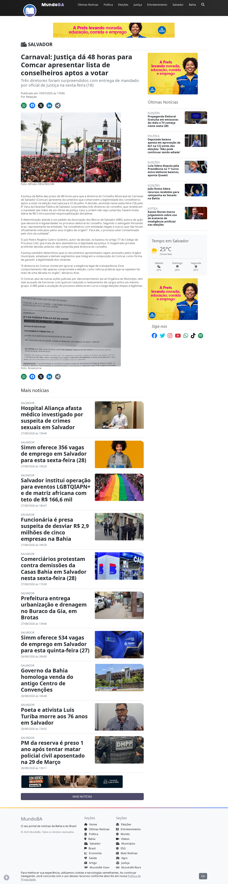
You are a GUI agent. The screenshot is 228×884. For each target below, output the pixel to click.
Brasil (92, 848)
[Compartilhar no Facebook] (32, 105)
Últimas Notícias (88, 4)
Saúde (92, 858)
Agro (124, 858)
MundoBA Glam (99, 867)
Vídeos (125, 839)
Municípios (128, 843)
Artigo (92, 863)
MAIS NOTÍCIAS (82, 796)
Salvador (178, 4)
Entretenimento (157, 4)
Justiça (138, 4)
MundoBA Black (131, 867)
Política (108, 4)
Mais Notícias (129, 853)
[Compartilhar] (58, 105)
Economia (94, 853)
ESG (123, 848)
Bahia (192, 4)
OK (203, 876)
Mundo (125, 834)
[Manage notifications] (6, 877)
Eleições (123, 4)
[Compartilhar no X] (41, 105)
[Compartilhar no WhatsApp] (24, 105)
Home (93, 824)
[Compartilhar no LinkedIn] (49, 105)
